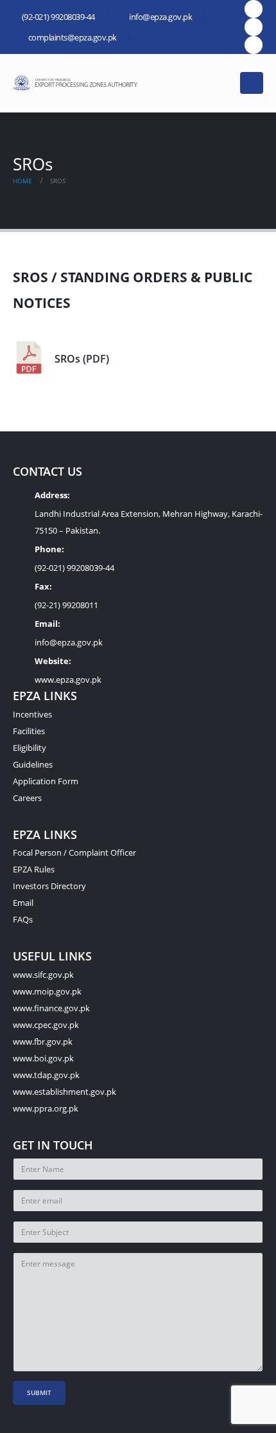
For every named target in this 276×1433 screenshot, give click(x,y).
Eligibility (29, 747)
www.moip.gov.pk (47, 991)
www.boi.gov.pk (43, 1058)
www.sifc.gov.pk (43, 974)
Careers (27, 798)
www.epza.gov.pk (68, 679)
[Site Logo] (77, 83)
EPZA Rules (34, 869)
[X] (254, 27)
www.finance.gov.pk (51, 1008)
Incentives (32, 714)
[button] (222, 83)
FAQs (23, 919)
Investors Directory (49, 886)
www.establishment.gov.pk (64, 1091)
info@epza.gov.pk (69, 642)
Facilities (29, 731)
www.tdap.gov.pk (46, 1075)
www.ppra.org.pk (45, 1108)
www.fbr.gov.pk (43, 1041)
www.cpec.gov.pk (46, 1025)
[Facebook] (254, 9)
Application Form (45, 781)
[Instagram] (254, 45)
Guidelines (33, 764)
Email (23, 902)
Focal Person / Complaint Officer (74, 852)
